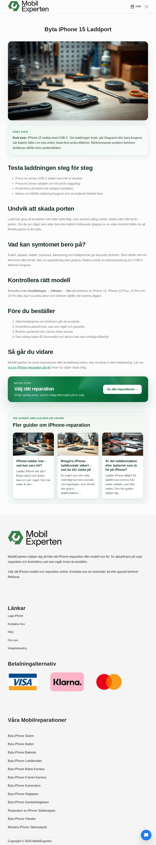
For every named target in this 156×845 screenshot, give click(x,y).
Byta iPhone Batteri (21, 744)
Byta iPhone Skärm (21, 735)
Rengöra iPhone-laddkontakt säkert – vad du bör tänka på (76, 465)
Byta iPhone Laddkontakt (25, 760)
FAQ (11, 632)
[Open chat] (146, 835)
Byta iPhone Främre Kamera (27, 777)
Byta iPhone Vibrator (22, 818)
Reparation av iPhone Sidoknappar (31, 810)
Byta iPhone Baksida (22, 752)
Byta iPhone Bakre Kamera (26, 769)
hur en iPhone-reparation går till (29, 367)
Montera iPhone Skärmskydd (27, 827)
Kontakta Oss (16, 624)
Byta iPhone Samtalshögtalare (28, 802)
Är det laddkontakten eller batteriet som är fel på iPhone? (121, 465)
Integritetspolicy (17, 648)
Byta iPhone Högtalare (23, 794)
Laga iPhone (15, 615)
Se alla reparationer (122, 389)
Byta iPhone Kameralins (24, 785)
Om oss (13, 640)
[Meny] (146, 6)
